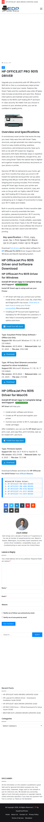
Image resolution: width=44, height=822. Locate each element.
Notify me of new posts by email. (15, 617)
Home (5, 63)
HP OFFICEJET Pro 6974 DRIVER (20, 494)
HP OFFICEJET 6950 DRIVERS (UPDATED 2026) (20, 694)
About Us (14, 814)
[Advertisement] (22, 37)
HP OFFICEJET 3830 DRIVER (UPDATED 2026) (22, 2)
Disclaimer (28, 818)
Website (5, 605)
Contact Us (23, 814)
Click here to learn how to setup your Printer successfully (22, 305)
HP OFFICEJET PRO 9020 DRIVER (20, 484)
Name (4, 588)
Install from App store (15, 440)
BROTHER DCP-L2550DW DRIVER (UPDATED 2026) (22, 713)
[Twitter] (11, 505)
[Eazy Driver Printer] (11, 9)
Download (10, 354)
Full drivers (14, 248)
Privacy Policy (33, 814)
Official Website (26, 474)
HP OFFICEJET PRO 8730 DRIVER (20, 489)
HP (10, 63)
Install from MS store (14, 326)
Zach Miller (22, 532)
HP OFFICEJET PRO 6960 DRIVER (20, 486)
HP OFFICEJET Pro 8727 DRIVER (20, 491)
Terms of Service (18, 818)
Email (4, 596)
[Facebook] (6, 505)
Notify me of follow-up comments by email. (19, 613)
